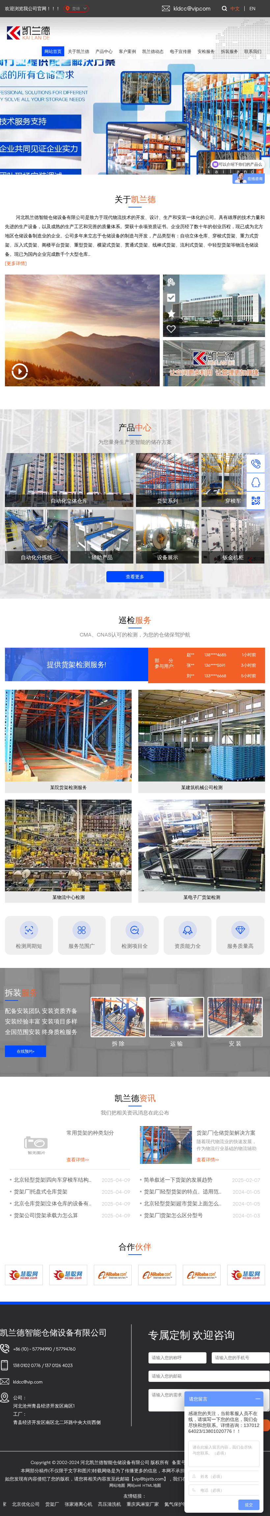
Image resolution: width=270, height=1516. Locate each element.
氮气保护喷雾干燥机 (125, 1504)
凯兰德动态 (153, 51)
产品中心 (104, 51)
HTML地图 (152, 1485)
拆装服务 (229, 51)
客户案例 (127, 51)
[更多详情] (16, 263)
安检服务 (206, 51)
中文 (235, 8)
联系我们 (252, 51)
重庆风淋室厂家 (82, 1504)
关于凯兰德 (78, 51)
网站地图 (117, 1485)
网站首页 (53, 51)
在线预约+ (26, 1051)
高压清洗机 (49, 1504)
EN (252, 8)
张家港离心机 (18, 1504)
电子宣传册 (180, 51)
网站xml (134, 1485)
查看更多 (135, 576)
